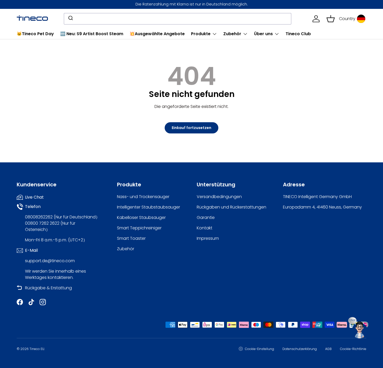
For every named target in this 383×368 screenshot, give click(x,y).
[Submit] (70, 18)
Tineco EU (36, 349)
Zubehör (232, 34)
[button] (330, 18)
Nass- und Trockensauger (143, 197)
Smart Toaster (131, 238)
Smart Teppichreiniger (139, 228)
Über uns (263, 34)
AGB (328, 349)
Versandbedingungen (219, 197)
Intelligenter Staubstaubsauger (148, 207)
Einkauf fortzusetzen (191, 127)
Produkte (201, 34)
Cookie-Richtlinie (353, 349)
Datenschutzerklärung (299, 349)
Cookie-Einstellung (259, 349)
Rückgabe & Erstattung (48, 288)
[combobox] (177, 18)
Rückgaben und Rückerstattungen (231, 207)
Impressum (208, 238)
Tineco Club (298, 34)
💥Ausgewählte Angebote (157, 34)
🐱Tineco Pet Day (35, 34)
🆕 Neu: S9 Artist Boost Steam (91, 34)
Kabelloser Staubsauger (141, 217)
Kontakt (204, 228)
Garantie (206, 217)
